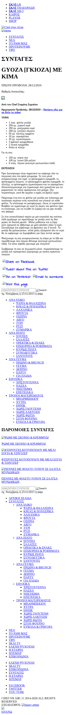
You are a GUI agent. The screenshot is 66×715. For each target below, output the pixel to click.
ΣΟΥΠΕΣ (22, 336)
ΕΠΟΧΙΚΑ (16, 379)
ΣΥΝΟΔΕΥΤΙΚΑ (26, 352)
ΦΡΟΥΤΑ (22, 313)
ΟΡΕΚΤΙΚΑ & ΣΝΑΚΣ (30, 342)
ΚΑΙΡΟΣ (14, 14)
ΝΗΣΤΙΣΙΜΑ (24, 388)
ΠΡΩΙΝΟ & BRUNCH (30, 362)
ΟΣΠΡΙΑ (21, 316)
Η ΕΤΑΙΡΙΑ (16, 649)
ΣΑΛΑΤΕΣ (22, 339)
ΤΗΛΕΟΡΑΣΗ (22, 7)
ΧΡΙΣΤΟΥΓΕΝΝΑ (27, 382)
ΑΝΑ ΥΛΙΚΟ (17, 299)
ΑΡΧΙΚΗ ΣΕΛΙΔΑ (20, 498)
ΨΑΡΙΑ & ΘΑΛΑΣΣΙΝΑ (31, 303)
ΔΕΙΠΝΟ (21, 369)
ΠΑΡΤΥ (21, 372)
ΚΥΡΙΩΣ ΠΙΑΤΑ (26, 349)
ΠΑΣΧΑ (21, 385)
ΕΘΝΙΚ (20, 405)
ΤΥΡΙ (19, 323)
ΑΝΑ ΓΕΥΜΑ (17, 359)
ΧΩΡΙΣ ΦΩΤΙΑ (25, 415)
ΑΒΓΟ (20, 319)
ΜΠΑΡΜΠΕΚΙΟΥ (27, 398)
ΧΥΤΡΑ (21, 402)
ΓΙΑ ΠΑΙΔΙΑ (24, 375)
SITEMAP (15, 653)
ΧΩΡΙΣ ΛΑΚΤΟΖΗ (28, 412)
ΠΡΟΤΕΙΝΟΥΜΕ (19, 46)
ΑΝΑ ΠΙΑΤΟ (17, 332)
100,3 (16, 11)
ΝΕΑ (12, 40)
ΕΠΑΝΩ (6, 711)
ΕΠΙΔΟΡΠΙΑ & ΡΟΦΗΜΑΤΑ (34, 346)
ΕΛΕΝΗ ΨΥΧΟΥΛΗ (21, 646)
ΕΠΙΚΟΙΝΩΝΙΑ (19, 656)
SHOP (12, 21)
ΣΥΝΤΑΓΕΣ (16, 36)
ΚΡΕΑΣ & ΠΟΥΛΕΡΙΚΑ (31, 306)
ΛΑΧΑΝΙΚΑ (24, 309)
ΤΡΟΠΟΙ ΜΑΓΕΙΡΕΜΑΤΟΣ (26, 395)
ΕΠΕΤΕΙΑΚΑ (24, 392)
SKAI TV (15, 643)
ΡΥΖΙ (19, 326)
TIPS (12, 49)
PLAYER (14, 17)
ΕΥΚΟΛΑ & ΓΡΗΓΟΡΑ (30, 421)
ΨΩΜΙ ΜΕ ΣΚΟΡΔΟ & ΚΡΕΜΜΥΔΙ (23, 443)
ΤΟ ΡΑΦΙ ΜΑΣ (18, 43)
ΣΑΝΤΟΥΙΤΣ (24, 356)
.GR (15, 4)
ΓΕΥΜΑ (21, 365)
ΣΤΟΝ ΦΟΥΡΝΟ (26, 418)
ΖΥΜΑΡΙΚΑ (24, 329)
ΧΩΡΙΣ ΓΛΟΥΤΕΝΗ (28, 408)
